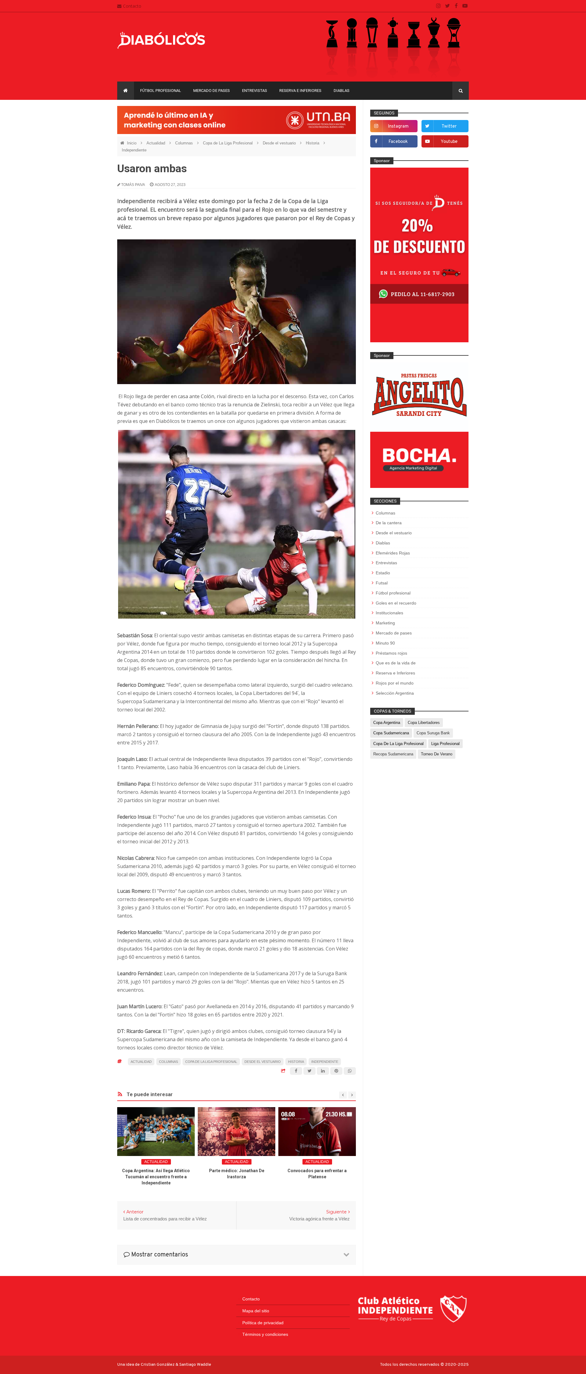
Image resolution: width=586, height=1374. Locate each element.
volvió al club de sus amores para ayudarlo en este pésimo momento (231, 940)
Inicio (132, 143)
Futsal (382, 582)
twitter (449, 126)
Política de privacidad (263, 1322)
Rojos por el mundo (395, 683)
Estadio (383, 572)
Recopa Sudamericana (393, 754)
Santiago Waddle (195, 1364)
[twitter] (447, 6)
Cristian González (158, 1364)
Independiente (134, 150)
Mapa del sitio (255, 1310)
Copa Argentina (386, 722)
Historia (313, 143)
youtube (449, 142)
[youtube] (465, 6)
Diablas (341, 90)
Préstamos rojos (391, 653)
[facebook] (456, 6)
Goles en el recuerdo (396, 603)
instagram (398, 126)
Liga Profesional (445, 743)
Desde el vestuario (280, 143)
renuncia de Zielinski (256, 404)
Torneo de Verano (436, 754)
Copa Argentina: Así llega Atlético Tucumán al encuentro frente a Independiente (156, 1176)
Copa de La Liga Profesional (228, 143)
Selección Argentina (395, 693)
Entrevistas (254, 90)
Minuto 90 (385, 643)
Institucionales (389, 612)
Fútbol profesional (160, 90)
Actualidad (156, 143)
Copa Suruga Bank (433, 733)
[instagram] (438, 6)
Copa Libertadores (424, 722)
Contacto (132, 6)
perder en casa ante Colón (184, 396)
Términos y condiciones (265, 1334)
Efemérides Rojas (393, 553)
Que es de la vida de (396, 662)
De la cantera (389, 522)
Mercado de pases (211, 90)
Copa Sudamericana (391, 733)
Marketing (385, 622)
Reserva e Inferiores (300, 90)
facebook (398, 142)
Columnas (184, 143)
